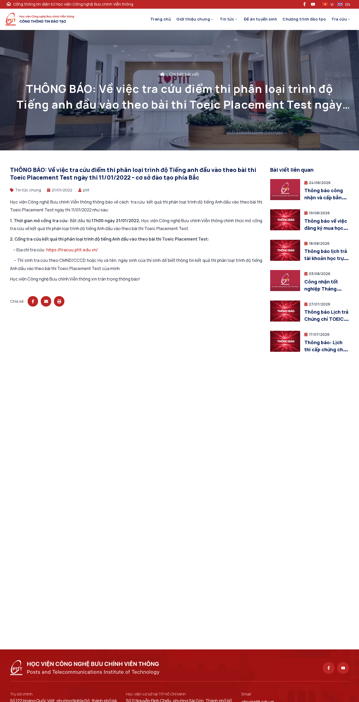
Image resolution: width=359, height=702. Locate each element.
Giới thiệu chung (193, 19)
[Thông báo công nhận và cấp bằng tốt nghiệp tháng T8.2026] (285, 198)
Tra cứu (339, 19)
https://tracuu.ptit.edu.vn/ (72, 250)
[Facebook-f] (329, 668)
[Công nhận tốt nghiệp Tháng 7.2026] (285, 289)
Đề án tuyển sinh (260, 19)
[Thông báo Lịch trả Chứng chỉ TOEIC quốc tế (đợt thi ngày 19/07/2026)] (285, 320)
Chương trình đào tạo (304, 19)
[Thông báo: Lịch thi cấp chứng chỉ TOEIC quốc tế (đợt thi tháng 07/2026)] (285, 350)
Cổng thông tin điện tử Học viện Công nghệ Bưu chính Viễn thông (73, 4)
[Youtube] (343, 668)
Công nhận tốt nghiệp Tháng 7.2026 (321, 288)
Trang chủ (160, 19)
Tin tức (227, 19)
